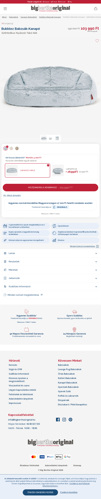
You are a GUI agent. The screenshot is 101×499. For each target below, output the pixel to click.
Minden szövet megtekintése (23, 295)
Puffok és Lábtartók (68, 395)
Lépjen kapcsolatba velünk (22, 389)
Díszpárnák (63, 400)
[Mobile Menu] (5, 8)
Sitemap (77, 465)
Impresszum (15, 403)
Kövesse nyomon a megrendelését (18, 379)
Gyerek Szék (64, 391)
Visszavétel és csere (19, 385)
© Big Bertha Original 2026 (50, 470)
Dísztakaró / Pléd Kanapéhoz (72, 404)
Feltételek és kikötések (21, 394)
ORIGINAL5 (62, 207)
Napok (46, 2)
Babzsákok (63, 364)
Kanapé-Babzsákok (67, 382)
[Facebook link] (58, 420)
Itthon (4, 17)
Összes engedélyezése (40, 492)
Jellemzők (14, 278)
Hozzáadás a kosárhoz (50, 187)
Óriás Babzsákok (66, 373)
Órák (55, 2)
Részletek (14, 261)
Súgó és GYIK (15, 369)
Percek (62, 2)
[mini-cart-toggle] (95, 9)
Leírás (12, 253)
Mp (70, 2)
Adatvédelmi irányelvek (21, 398)
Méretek (13, 269)
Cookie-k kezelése (68, 492)
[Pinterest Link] (70, 420)
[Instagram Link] (64, 420)
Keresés (13, 364)
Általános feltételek (29, 465)
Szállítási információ (20, 286)
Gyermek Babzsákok (68, 387)
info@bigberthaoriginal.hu (21, 419)
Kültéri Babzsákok (67, 378)
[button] (44, 138)
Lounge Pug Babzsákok (69, 369)
